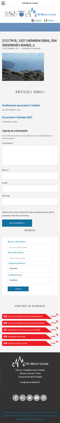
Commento (8, 143)
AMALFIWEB (24, 419)
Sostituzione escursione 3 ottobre (21, 105)
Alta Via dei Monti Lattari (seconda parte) (30, 323)
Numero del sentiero (17, 242)
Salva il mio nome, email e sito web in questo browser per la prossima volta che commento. (28, 214)
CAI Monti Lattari (10, 412)
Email (5, 183)
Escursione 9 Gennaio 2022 (17, 117)
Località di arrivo (15, 275)
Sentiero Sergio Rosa (29, 343)
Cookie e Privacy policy (38, 416)
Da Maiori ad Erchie (29, 336)
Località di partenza (16, 263)
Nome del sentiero (16, 252)
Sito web (6, 196)
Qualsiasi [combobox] (13, 268)
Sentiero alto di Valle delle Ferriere (30, 329)
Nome (5, 170)
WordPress (39, 419)
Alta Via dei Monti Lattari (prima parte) (30, 316)
